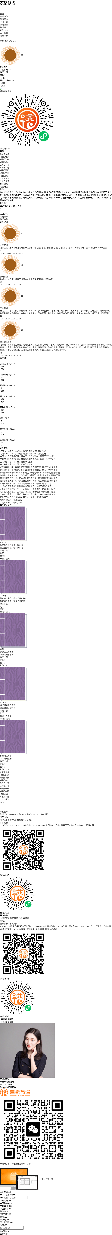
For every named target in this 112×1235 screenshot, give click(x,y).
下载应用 (20, 814)
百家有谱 (28, 814)
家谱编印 (4, 16)
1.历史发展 (4, 154)
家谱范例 (12, 40)
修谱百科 (4, 19)
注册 (6, 40)
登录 (2, 40)
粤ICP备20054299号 (56, 926)
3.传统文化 (4, 167)
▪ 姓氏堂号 (4, 170)
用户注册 (4, 819)
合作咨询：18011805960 (34, 825)
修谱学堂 (4, 814)
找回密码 (20, 819)
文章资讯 (12, 814)
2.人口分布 (4, 164)
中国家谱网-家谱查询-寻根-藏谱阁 (14, 918)
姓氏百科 (4, 30)
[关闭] (0, 1166)
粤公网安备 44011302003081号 (79, 926)
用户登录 (12, 819)
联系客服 (28, 819)
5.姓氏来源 (4, 181)
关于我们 (4, 32)
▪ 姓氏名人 (4, 162)
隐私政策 (53, 929)
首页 (2, 13)
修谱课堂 (4, 24)
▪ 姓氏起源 (4, 156)
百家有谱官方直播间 (8, 923)
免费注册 (4, 35)
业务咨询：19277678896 (11, 825)
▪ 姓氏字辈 (4, 173)
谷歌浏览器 (46, 814)
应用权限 (45, 929)
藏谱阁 (3, 27)
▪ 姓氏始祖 (4, 159)
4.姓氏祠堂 (4, 178)
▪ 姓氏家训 (4, 175)
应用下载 (4, 21)
